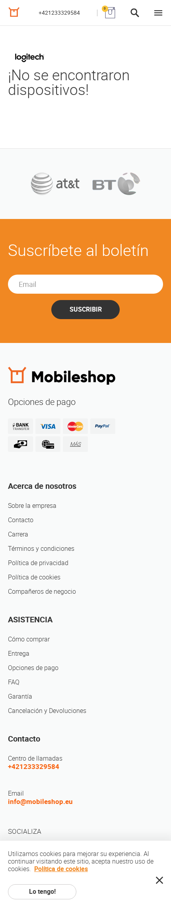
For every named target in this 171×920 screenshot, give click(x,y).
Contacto (20, 520)
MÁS (75, 444)
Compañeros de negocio (42, 591)
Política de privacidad (38, 563)
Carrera (18, 534)
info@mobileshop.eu (40, 802)
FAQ (13, 682)
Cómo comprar (29, 639)
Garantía (20, 696)
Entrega (18, 653)
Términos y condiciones (41, 548)
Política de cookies (34, 577)
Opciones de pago (33, 668)
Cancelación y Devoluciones (47, 711)
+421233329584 (59, 13)
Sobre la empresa (32, 505)
